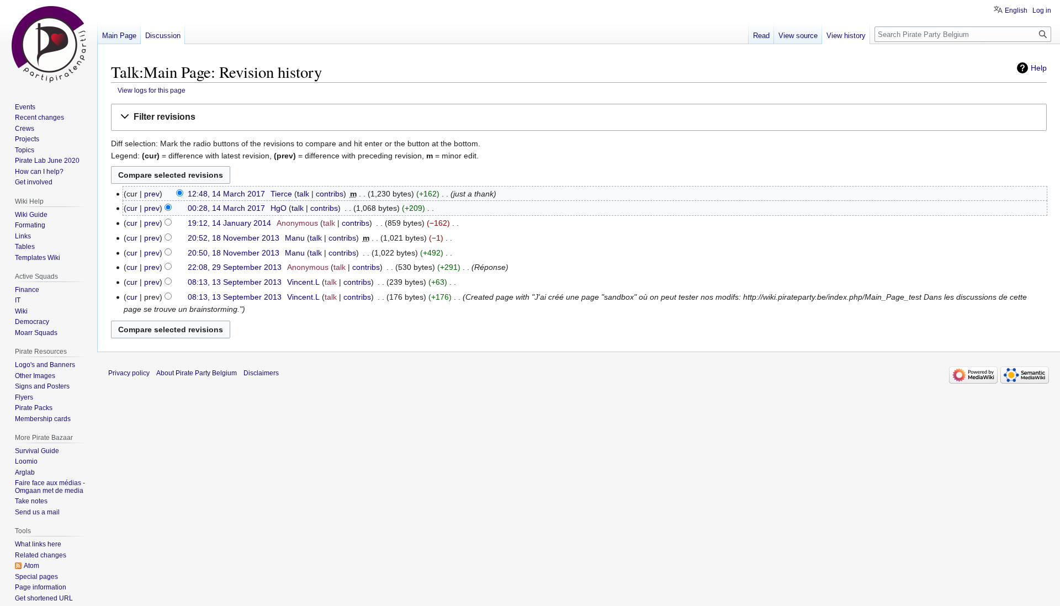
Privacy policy (129, 373)
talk (303, 193)
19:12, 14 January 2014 (229, 223)
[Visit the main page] (48, 44)
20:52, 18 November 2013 (233, 237)
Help (1039, 67)
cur (131, 208)
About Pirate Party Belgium (196, 373)
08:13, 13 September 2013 (235, 282)
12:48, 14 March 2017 (226, 193)
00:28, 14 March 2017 (226, 208)
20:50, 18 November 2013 (233, 252)
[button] (578, 117)
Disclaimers (261, 373)
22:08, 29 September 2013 (235, 267)
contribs (329, 193)
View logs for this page (152, 90)
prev (152, 193)
